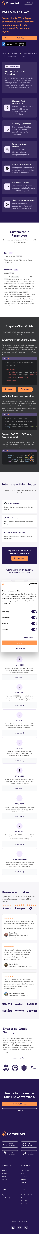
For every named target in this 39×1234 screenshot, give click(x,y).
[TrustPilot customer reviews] (19, 907)
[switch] (34, 617)
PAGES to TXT (12, 56)
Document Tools (14, 66)
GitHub (26, 389)
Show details (28, 637)
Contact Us (19, 1111)
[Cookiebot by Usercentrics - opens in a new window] (28, 584)
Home (3, 53)
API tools (14, 53)
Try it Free (20, 38)
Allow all (19, 643)
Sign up (28, 3)
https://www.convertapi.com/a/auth (19, 421)
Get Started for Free (19, 1104)
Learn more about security (15, 1058)
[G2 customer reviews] (32, 907)
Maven (9, 389)
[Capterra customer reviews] (7, 907)
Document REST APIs (30, 53)
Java (24, 56)
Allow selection (19, 648)
